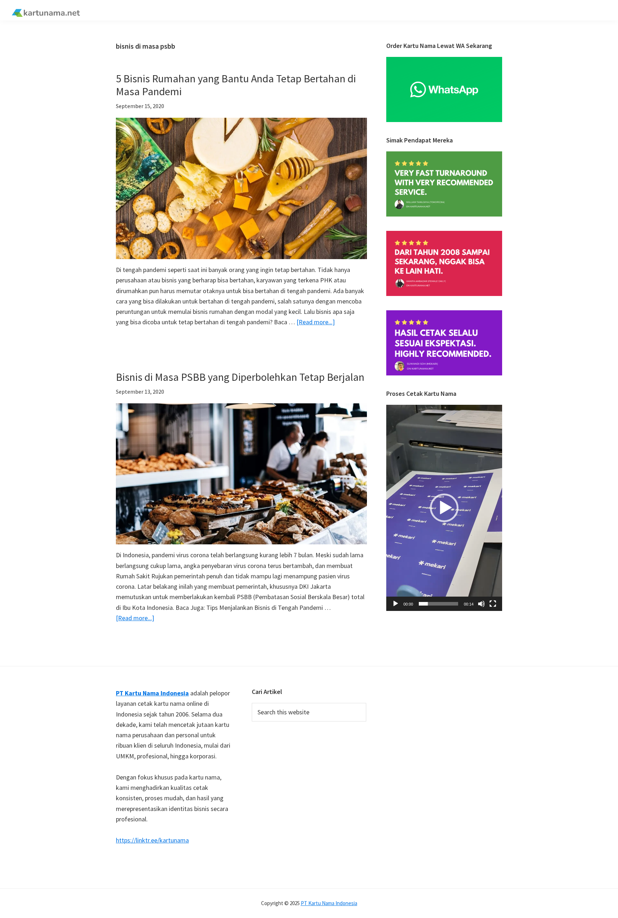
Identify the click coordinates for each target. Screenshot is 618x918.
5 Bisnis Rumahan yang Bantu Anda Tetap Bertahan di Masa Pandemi (236, 85)
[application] (444, 508)
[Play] (395, 603)
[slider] (438, 604)
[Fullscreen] (492, 603)
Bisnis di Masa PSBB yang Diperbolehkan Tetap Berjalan (240, 377)
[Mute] (481, 603)
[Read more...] (315, 322)
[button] (444, 508)
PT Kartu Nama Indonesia (329, 903)
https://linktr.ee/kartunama (152, 840)
